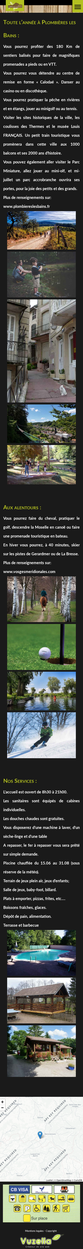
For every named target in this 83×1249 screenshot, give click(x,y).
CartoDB (78, 1180)
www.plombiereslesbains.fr (26, 207)
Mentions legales (34, 1231)
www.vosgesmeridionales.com (29, 572)
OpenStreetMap (63, 1180)
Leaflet (49, 1180)
